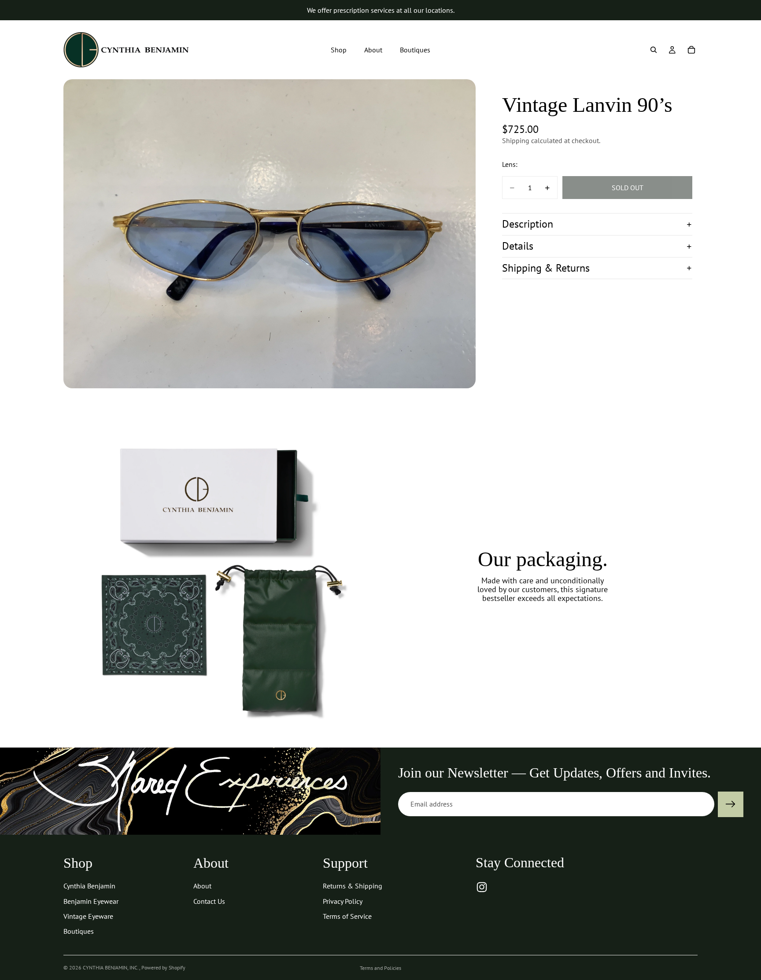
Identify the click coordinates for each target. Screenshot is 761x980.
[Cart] (691, 49)
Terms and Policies (380, 968)
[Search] (653, 49)
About (202, 885)
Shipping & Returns (546, 268)
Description (527, 224)
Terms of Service (347, 916)
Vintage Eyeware (88, 916)
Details (517, 246)
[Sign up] (730, 804)
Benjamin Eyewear (90, 901)
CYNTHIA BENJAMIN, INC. (111, 967)
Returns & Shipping (352, 885)
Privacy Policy (342, 901)
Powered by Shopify (163, 967)
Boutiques (78, 931)
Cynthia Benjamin (89, 885)
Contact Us (209, 901)
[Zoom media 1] (269, 233)
